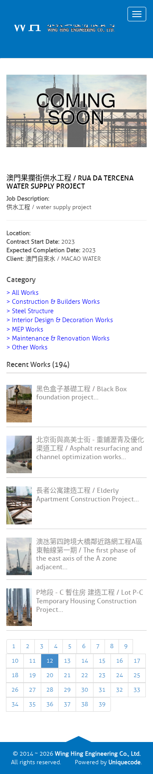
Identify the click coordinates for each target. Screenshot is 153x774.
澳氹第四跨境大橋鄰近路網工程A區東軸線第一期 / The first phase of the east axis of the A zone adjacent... (89, 554)
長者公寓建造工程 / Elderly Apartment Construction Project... (87, 494)
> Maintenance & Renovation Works (58, 339)
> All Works (22, 293)
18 (14, 675)
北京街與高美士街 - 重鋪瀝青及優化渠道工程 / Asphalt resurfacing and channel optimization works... (90, 448)
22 (84, 675)
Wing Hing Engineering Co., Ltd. (98, 753)
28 (49, 689)
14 (84, 660)
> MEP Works (24, 330)
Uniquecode (124, 762)
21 (67, 675)
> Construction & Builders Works (53, 302)
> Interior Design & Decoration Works (59, 320)
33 (136, 689)
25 (136, 675)
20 (49, 675)
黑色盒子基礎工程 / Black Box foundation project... (81, 393)
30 (84, 689)
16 (119, 660)
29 (67, 689)
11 (32, 660)
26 (14, 689)
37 (67, 704)
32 (119, 689)
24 (119, 675)
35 (32, 704)
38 (84, 704)
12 (49, 660)
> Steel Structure (30, 311)
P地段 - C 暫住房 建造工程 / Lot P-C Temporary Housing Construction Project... (89, 601)
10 (14, 660)
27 (32, 689)
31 (102, 689)
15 (102, 660)
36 (49, 704)
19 (32, 675)
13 (67, 660)
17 (136, 660)
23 (102, 675)
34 (14, 704)
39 (102, 704)
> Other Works (27, 347)
